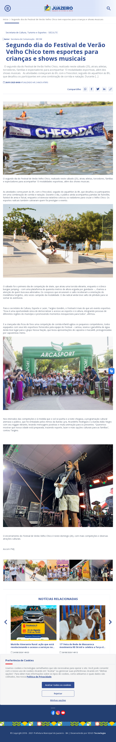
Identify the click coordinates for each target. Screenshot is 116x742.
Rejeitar (58, 693)
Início (5, 19)
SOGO (97, 733)
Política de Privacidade (39, 676)
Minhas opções (58, 700)
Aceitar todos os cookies (58, 685)
